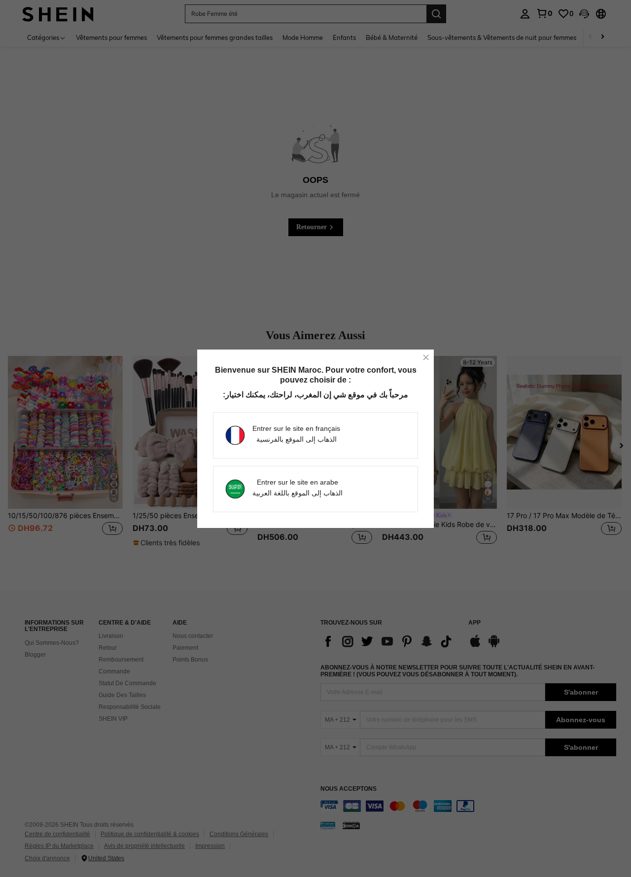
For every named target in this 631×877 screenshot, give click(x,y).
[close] (426, 357)
